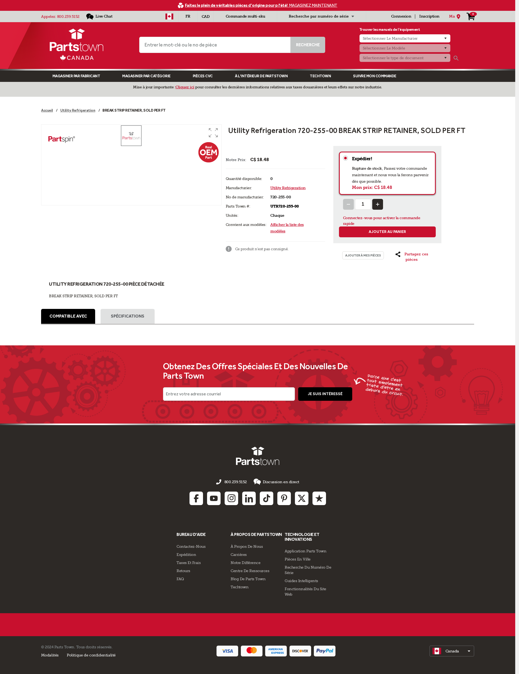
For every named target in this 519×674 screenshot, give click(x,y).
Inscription (429, 16)
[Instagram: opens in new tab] (231, 498)
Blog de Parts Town (248, 579)
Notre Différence (245, 562)
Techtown (239, 587)
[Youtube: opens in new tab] (214, 498)
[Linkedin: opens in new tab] (249, 498)
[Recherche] (456, 58)
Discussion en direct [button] (281, 482)
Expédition (186, 554)
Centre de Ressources (250, 571)
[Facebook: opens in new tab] (196, 498)
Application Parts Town (305, 551)
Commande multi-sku (245, 16)
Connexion (401, 16)
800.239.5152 (68, 16)
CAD (206, 16)
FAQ (180, 579)
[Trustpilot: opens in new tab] (319, 498)
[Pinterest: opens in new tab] (284, 498)
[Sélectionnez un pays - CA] (169, 16)
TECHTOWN (320, 76)
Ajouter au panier (387, 231)
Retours (183, 571)
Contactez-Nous (191, 546)
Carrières (239, 554)
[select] (452, 651)
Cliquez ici (184, 87)
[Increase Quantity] (377, 204)
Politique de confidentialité (91, 655)
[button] (213, 133)
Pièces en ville (298, 559)
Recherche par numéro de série (319, 16)
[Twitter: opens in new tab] (301, 498)
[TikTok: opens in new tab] (266, 498)
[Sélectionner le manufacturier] (405, 38)
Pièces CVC (203, 76)
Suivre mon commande (374, 76)
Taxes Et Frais (189, 562)
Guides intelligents (301, 581)
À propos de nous (247, 546)
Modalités (50, 655)
